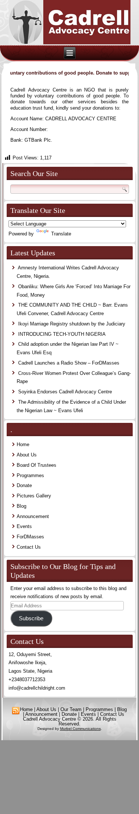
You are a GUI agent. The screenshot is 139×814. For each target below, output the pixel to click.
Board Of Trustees (36, 465)
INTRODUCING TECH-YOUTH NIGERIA (62, 334)
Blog (21, 506)
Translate (61, 234)
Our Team (71, 709)
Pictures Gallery (34, 496)
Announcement (33, 516)
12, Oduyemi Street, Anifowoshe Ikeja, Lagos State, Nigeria (30, 663)
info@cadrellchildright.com (37, 688)
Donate (24, 485)
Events (24, 526)
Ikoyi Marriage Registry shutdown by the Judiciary (71, 324)
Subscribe (31, 618)
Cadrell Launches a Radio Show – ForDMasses (68, 363)
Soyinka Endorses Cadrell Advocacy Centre (65, 391)
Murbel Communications (80, 729)
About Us (27, 455)
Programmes (30, 475)
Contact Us (29, 547)
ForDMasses (30, 536)
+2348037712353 (27, 679)
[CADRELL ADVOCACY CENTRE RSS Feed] (16, 711)
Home (23, 444)
